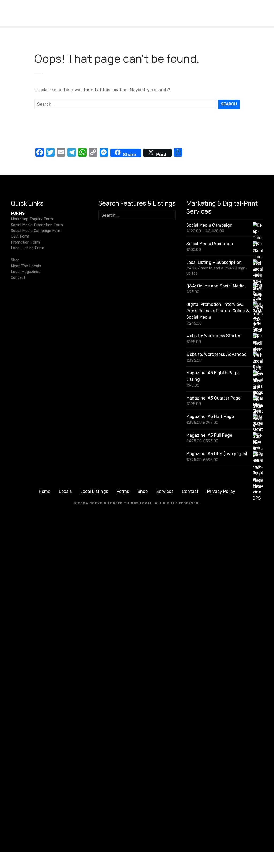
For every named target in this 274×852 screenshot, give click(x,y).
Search (229, 104)
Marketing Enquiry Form (32, 219)
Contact (18, 277)
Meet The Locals (26, 266)
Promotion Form (25, 242)
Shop (15, 260)
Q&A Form (20, 236)
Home (44, 491)
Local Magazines (25, 271)
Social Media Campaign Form (36, 231)
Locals (65, 491)
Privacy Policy (221, 491)
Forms (123, 491)
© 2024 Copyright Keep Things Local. (114, 503)
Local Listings (94, 491)
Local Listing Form (27, 248)
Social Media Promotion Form (37, 225)
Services (164, 491)
